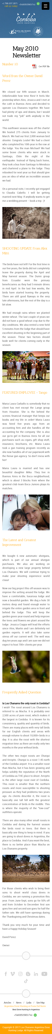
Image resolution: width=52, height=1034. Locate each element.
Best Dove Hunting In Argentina (26, 1009)
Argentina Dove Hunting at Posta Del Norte (25, 1006)
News (18, 1002)
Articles (7, 1002)
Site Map (40, 1002)
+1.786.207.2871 (9, 3)
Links (28, 1002)
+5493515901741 (27, 4)
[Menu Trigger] (45, 6)
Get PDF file (44, 66)
